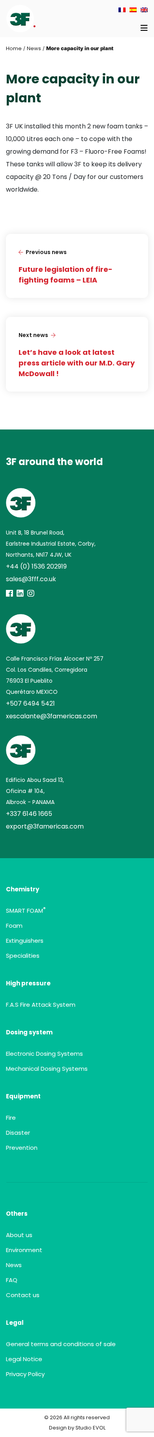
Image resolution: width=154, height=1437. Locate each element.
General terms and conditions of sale (61, 1344)
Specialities (22, 955)
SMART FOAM (26, 910)
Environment (24, 1250)
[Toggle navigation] (144, 28)
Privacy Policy (25, 1374)
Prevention (22, 1147)
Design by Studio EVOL (77, 1427)
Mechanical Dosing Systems (47, 1068)
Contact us (22, 1295)
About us (19, 1235)
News (34, 48)
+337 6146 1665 (29, 813)
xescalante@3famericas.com (51, 716)
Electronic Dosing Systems (44, 1053)
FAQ (11, 1280)
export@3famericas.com (45, 826)
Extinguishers (24, 940)
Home (14, 48)
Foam (14, 925)
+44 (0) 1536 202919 (36, 566)
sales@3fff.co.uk (31, 579)
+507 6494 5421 (30, 703)
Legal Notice (24, 1359)
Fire (11, 1117)
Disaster (18, 1132)
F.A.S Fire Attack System (40, 1004)
